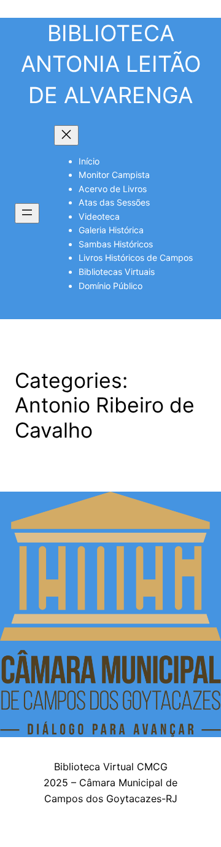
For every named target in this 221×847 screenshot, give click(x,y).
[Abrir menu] (27, 213)
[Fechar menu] (66, 135)
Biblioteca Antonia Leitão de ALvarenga (111, 64)
